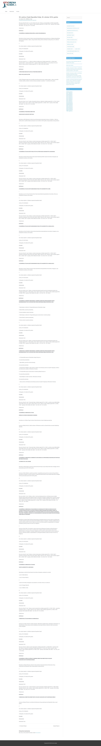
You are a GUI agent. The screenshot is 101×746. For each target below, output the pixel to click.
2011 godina (69, 100)
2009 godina (69, 103)
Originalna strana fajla (23, 20)
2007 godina (69, 105)
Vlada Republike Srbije (73, 51)
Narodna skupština (72, 30)
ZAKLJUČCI (70, 53)
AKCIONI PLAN (70, 25)
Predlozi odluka (71, 42)
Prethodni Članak (22, 725)
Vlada (6, 11)
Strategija (70, 46)
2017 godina (69, 93)
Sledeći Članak (56, 725)
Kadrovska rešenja (69, 65)
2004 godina (69, 109)
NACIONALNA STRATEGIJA (73, 28)
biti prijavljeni (37, 732)
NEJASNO (70, 32)
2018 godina (69, 92)
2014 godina (69, 97)
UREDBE (70, 48)
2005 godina (69, 108)
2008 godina (69, 104)
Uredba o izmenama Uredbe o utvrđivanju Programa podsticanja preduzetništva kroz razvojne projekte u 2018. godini (74, 69)
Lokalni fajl (34, 20)
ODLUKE (69, 37)
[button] (95, 11)
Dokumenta (12, 11)
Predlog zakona (72, 39)
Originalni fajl (29, 20)
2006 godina (69, 107)
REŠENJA (28, 18)
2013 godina (69, 98)
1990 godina (69, 110)
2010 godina (69, 102)
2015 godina (69, 95)
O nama (17, 11)
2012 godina (69, 99)
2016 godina (69, 94)
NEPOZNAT (70, 35)
